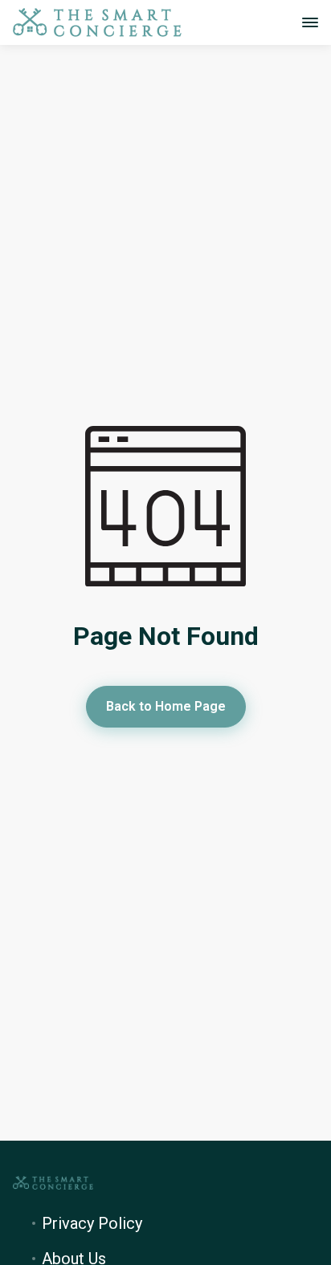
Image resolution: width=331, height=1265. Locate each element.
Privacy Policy (92, 1223)
